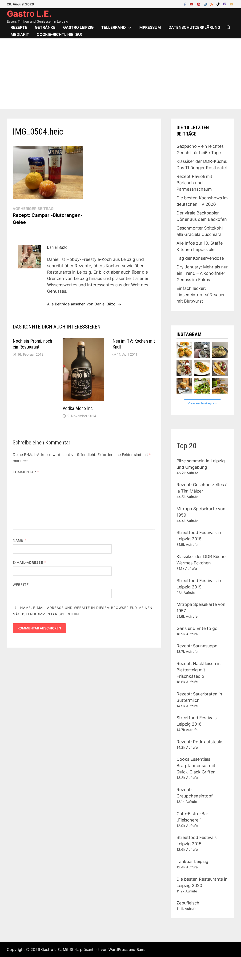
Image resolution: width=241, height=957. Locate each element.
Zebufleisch (188, 902)
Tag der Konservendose (200, 258)
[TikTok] (218, 3)
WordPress (118, 949)
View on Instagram (202, 403)
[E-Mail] (231, 3)
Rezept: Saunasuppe (197, 645)
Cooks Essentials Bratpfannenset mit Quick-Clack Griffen (196, 765)
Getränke (45, 27)
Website (21, 585)
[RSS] (212, 3)
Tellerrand (113, 27)
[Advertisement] (120, 74)
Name (19, 540)
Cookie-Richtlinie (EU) (59, 34)
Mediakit (20, 34)
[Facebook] (186, 3)
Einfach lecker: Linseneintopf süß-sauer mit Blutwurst (201, 295)
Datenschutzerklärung (194, 27)
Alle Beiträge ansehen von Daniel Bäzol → (84, 304)
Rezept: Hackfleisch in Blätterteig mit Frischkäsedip (199, 670)
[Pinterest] (199, 3)
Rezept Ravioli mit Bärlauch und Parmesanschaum (194, 183)
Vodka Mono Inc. (78, 408)
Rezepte (19, 27)
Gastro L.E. (29, 13)
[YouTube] (192, 3)
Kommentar (26, 472)
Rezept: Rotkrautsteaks (200, 741)
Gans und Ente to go (197, 628)
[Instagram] (206, 3)
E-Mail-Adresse (29, 562)
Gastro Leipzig (78, 27)
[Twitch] (225, 3)
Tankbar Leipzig (192, 861)
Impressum (149, 27)
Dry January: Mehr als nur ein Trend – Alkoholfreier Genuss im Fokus (202, 273)
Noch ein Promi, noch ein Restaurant (32, 344)
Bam (140, 949)
